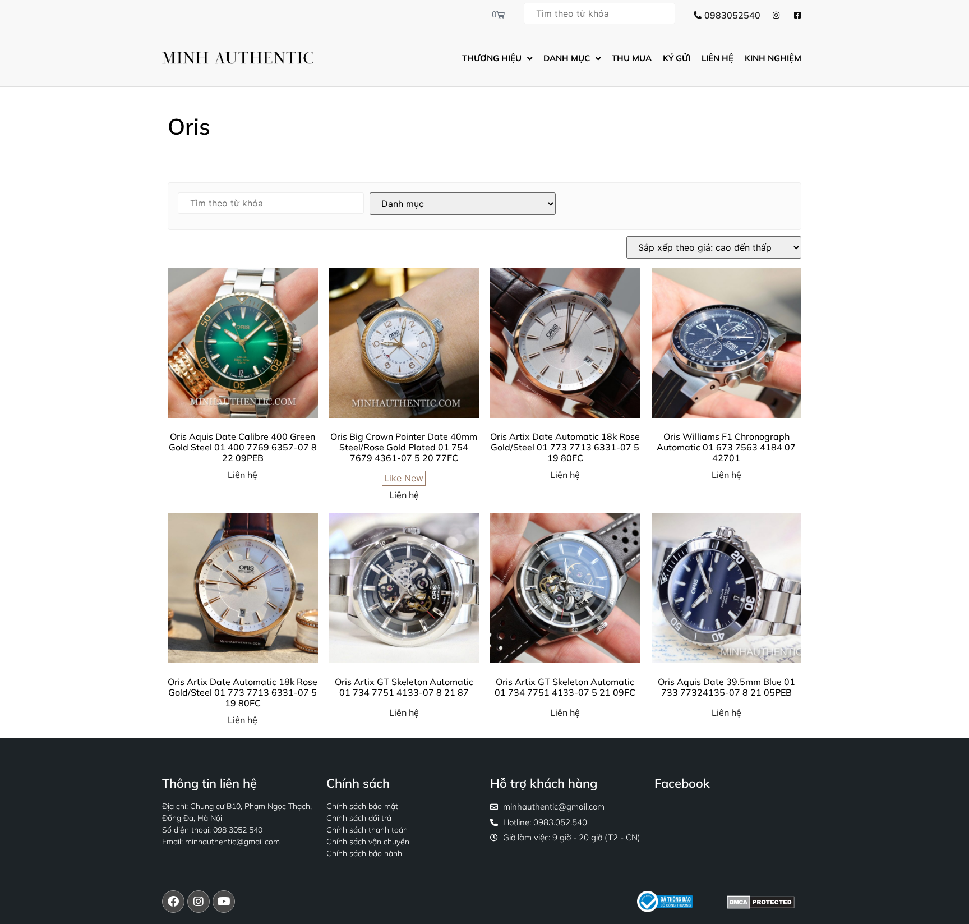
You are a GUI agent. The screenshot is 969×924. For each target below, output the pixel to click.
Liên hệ (242, 474)
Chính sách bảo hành (364, 853)
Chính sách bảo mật (362, 806)
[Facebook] (173, 901)
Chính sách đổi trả (358, 818)
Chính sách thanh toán (367, 830)
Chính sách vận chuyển (367, 841)
